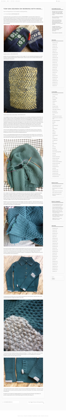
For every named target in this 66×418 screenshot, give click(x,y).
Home (5, 11)
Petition (12, 1)
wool (53, 145)
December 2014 (55, 64)
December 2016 (55, 52)
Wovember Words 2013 (56, 174)
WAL (53, 141)
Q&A (53, 127)
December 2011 (55, 82)
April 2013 (54, 74)
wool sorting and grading (56, 151)
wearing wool (54, 143)
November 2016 (55, 54)
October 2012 (54, 79)
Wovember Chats (55, 169)
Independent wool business (57, 116)
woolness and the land (56, 163)
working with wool (9, 11)
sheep (53, 130)
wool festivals (54, 150)
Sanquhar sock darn (7, 53)
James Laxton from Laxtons (57, 192)
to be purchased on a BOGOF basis (24, 127)
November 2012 (55, 77)
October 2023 (54, 44)
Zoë (37, 134)
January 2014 (54, 69)
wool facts (54, 148)
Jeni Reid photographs (56, 120)
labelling (53, 122)
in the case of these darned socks (26, 19)
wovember (54, 168)
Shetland (53, 133)
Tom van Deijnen (8, 13)
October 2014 (54, 67)
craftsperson (54, 101)
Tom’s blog (12, 16)
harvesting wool (55, 112)
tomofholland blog (22, 129)
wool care (54, 146)
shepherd (54, 131)
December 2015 (55, 59)
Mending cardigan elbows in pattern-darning (10, 114)
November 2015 (55, 60)
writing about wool (55, 176)
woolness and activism (56, 156)
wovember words (55, 173)
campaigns (54, 99)
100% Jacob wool (14, 251)
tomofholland (25, 393)
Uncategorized (54, 140)
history (53, 114)
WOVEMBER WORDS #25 (8, 402)
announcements (55, 94)
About (8, 1)
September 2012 (55, 80)
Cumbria (53, 104)
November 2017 (55, 47)
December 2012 (55, 75)
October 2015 (54, 62)
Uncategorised (54, 138)
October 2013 (54, 72)
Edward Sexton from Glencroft (57, 190)
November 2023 (55, 42)
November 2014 (55, 65)
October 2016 (54, 55)
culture (53, 102)
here (26, 132)
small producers (55, 135)
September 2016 (55, 57)
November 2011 (55, 83)
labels (53, 123)
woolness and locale (55, 158)
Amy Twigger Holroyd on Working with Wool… (36, 402)
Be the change (54, 97)
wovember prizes (55, 171)
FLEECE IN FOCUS (55, 107)
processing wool (55, 125)
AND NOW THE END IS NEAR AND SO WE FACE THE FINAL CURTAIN (57, 208)
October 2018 (54, 46)
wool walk (54, 153)
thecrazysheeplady (55, 204)
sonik (53, 136)
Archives (53, 96)
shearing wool (54, 128)
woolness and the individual (57, 161)
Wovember (3, 1)
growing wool (54, 111)
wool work (54, 155)
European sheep (55, 106)
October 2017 (54, 49)
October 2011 (54, 85)
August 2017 (54, 51)
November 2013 (55, 70)
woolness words (55, 164)
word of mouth (19, 135)
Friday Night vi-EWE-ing (56, 109)
